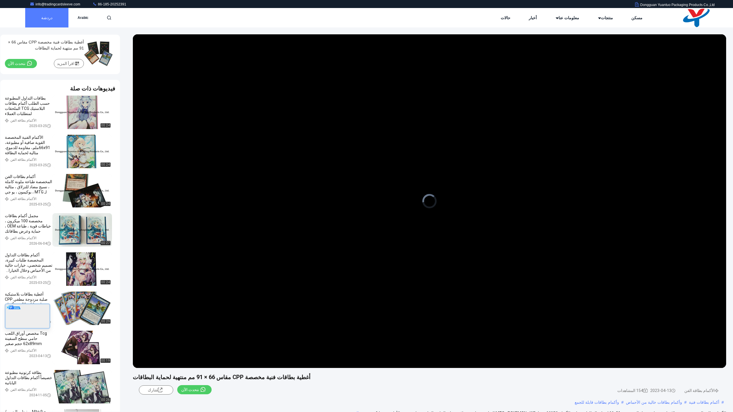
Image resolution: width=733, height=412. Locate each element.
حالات (506, 17)
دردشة (46, 17)
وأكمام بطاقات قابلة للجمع (597, 402)
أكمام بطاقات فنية (704, 402)
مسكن (637, 17)
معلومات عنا (568, 17)
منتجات (606, 17)
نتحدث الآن (190, 389)
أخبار (533, 17)
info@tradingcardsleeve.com (58, 4)
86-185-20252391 (111, 4)
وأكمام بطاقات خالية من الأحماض (654, 402)
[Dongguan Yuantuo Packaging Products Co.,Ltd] (697, 17)
